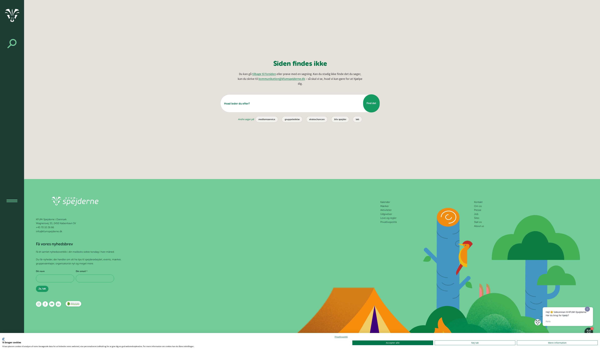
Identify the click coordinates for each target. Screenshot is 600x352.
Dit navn (40, 271)
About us (479, 226)
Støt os (478, 222)
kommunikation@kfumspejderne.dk (281, 79)
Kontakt (478, 202)
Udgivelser (386, 214)
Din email (81, 271)
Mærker (384, 206)
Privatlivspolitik (388, 222)
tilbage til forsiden (264, 74)
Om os (478, 206)
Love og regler (388, 218)
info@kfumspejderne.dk (49, 231)
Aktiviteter (386, 210)
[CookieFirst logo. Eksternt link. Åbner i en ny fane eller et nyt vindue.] (3, 339)
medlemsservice (266, 119)
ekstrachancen (317, 119)
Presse (477, 210)
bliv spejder (340, 119)
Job (476, 214)
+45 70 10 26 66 (45, 227)
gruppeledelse (292, 119)
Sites (476, 218)
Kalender (385, 202)
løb (357, 119)
